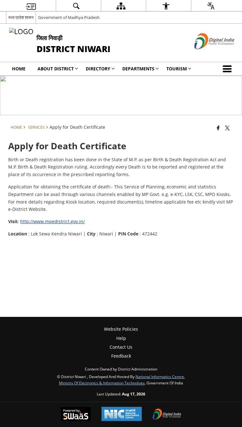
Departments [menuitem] (138, 69)
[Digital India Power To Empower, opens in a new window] (167, 414)
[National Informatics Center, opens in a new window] (122, 414)
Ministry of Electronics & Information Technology (102, 382)
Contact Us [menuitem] (121, 347)
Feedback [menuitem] (121, 356)
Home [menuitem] (19, 69)
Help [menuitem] (121, 338)
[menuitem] (31, 6)
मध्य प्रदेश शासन (21, 17)
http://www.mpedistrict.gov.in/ (52, 221)
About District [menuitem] (55, 69)
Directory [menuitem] (98, 69)
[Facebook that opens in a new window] (218, 127)
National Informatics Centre (159, 376)
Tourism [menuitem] (176, 69)
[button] (228, 68)
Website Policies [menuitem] (121, 329)
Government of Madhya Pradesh (69, 17)
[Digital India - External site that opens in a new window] (206, 54)
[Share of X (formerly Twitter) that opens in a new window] (227, 127)
